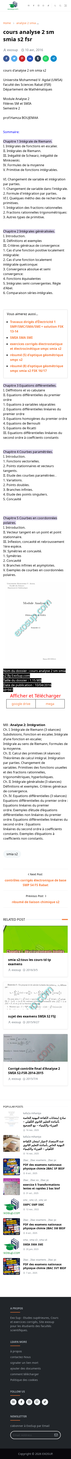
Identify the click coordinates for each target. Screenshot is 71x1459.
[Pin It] (22, 58)
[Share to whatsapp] (46, 58)
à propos (16, 1351)
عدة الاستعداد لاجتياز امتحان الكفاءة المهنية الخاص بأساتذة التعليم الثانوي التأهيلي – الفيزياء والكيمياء (43, 1145)
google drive (21, 704)
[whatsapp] (43, 5)
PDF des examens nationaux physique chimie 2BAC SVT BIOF (44, 1266)
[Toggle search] (60, 5)
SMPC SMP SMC (33, 1204)
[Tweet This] (14, 58)
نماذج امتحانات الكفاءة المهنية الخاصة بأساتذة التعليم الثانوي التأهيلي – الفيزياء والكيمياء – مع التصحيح (44, 1121)
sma (25, 1240)
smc (25, 1200)
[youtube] (28, 5)
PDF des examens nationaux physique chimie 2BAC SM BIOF (44, 1226)
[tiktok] (48, 5)
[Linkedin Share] (30, 58)
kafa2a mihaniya (32, 1113)
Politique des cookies (24, 1380)
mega (50, 704)
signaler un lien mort (24, 1363)
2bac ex (34, 1180)
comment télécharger (24, 1374)
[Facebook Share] (6, 58)
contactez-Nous (20, 1357)
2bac (26, 1160)
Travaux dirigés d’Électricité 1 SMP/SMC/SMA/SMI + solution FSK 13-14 (37, 326)
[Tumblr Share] (38, 58)
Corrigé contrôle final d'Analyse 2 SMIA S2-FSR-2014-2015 (34, 1070)
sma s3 (34, 1240)
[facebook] (33, 5)
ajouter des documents (25, 1368)
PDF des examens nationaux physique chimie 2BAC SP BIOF (44, 1166)
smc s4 (43, 1200)
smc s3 (33, 1200)
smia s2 (12, 854)
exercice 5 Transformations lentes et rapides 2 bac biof (41, 1186)
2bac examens (38, 1160)
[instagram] (38, 5)
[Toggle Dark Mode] (55, 5)
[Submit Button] (56, 1435)
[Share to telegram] (53, 58)
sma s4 (43, 1240)
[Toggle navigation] (65, 6)
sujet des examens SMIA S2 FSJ (32, 1016)
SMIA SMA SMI (21, 337)
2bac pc (52, 1160)
